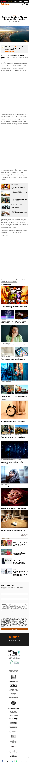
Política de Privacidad (22, 608)
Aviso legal (18, 643)
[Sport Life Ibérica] (14, 652)
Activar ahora (9, 51)
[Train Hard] (13, 736)
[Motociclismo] (13, 698)
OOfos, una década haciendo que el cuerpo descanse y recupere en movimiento (19, 563)
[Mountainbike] (3, 1)
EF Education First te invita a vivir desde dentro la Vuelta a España (20, 544)
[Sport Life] (13, 703)
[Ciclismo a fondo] (10, 1)
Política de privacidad (12, 643)
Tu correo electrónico (6, 596)
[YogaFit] (13, 719)
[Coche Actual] (13, 677)
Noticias (14, 15)
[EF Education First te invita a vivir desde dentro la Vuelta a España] (6, 543)
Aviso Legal (15, 608)
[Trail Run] (13, 715)
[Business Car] (13, 681)
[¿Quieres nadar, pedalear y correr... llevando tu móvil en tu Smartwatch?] (6, 552)
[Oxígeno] (13, 731)
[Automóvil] (13, 690)
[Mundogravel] (13, 756)
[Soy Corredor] (18, 1)
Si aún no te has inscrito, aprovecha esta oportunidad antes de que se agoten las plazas (13, 281)
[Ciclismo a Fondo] (13, 723)
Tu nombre (3, 592)
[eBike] (13, 742)
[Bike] (13, 727)
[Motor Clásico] (13, 685)
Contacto (5, 643)
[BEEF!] (13, 747)
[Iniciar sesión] (24, 4)
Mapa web (23, 643)
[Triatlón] (13, 712)
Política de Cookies (24, 611)
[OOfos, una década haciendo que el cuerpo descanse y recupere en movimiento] (6, 561)
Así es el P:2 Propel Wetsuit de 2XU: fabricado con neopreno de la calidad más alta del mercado (20, 573)
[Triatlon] (5, 4)
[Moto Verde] (13, 694)
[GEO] (13, 751)
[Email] (26, 761)
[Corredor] (13, 708)
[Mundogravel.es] (26, 1)
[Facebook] (2, 761)
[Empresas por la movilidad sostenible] (14, 662)
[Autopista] (13, 671)
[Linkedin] (12, 761)
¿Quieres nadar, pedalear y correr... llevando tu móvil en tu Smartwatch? (20, 553)
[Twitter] (7, 761)
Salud (14, 559)
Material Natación (14, 569)
